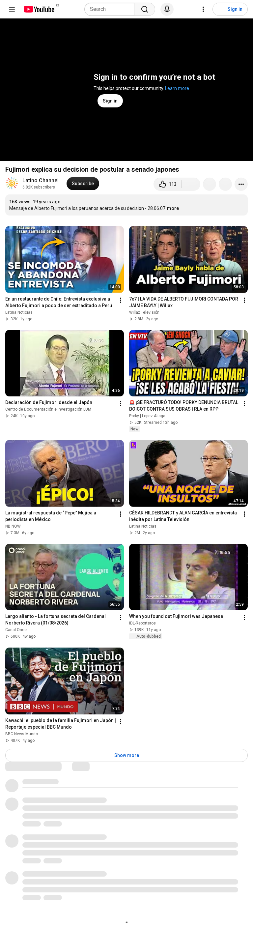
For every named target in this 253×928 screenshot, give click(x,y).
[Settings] (203, 9)
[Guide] (12, 9)
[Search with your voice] (167, 9)
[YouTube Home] (38, 9)
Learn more (177, 88)
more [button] (173, 208)
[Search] (144, 9)
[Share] (209, 184)
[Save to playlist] (225, 184)
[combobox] (111, 9)
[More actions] (241, 184)
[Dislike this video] (191, 184)
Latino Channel (40, 180)
